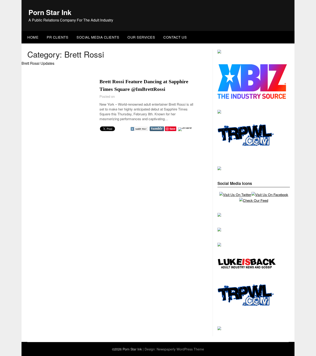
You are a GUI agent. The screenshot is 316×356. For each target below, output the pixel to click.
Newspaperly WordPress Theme (180, 349)
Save (172, 128)
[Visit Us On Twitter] (235, 194)
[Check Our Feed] (253, 200)
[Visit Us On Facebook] (269, 194)
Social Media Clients (98, 37)
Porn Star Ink (49, 12)
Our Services (141, 37)
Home (32, 37)
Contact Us (175, 37)
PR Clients (57, 37)
